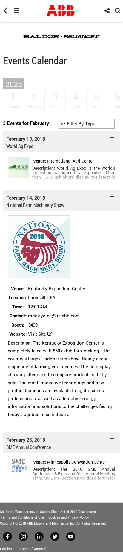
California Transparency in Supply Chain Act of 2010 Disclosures (48, 511)
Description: (43, 168)
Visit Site (37, 334)
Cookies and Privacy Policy (68, 517)
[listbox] (87, 124)
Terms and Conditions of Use (22, 517)
